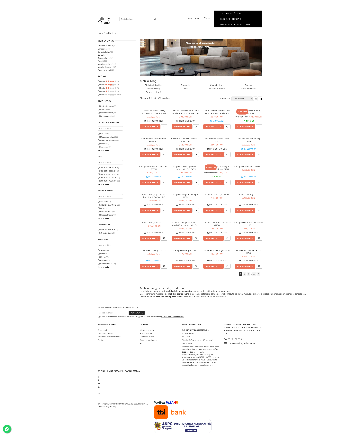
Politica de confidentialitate (109, 336)
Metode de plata (147, 330)
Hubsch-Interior (107, 215)
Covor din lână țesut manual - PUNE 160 (185, 140)
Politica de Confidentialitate (172, 316)
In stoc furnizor (106, 106)
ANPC (142, 343)
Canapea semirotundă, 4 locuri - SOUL (248, 112)
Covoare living (104, 58)
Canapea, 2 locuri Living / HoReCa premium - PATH (217, 168)
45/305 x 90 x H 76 (107, 229)
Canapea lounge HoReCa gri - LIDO (185, 196)
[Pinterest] (99, 380)
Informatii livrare (147, 336)
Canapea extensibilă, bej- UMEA (249, 140)
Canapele (101, 49)
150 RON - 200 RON (108, 171)
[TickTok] (99, 390)
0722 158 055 (234, 339)
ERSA (102, 208)
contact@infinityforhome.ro (241, 343)
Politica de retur (146, 333)
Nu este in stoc (106, 112)
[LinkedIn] (99, 387)
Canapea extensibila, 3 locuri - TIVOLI (153, 168)
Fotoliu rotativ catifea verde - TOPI (216, 140)
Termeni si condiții (105, 333)
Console (101, 55)
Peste (102, 81)
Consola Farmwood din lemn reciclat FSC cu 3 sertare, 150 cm (185, 112)
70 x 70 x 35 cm (106, 233)
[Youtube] (99, 383)
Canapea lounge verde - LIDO (153, 222)
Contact (101, 340)
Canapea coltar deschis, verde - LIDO (217, 224)
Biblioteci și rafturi (105, 45)
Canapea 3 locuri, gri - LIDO (217, 250)
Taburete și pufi (104, 70)
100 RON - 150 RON (108, 167)
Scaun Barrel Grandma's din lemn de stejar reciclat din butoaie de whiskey (217, 112)
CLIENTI (144, 324)
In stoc (103, 109)
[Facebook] (99, 377)
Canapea (104, 147)
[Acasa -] (106, 19)
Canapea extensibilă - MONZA (248, 166)
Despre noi (102, 330)
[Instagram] (99, 393)
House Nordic (106, 211)
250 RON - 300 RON (108, 177)
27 (254, 273)
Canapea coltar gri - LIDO (217, 194)
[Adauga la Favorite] (164, 126)
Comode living (104, 52)
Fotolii (100, 61)
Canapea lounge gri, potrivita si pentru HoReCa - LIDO (153, 196)
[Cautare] (154, 19)
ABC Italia (104, 201)
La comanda (105, 116)
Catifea (103, 260)
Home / (101, 33)
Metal (102, 257)
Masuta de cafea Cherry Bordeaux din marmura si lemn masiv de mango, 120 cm (153, 112)
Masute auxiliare (105, 64)
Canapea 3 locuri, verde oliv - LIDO (248, 251)
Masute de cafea (104, 67)
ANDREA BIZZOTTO (108, 205)
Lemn (102, 253)
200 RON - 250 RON (108, 174)
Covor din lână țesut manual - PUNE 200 (154, 140)
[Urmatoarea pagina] (258, 274)
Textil (102, 250)
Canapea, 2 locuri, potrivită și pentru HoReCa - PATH (185, 168)
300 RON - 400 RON (108, 181)
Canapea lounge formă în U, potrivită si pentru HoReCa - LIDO (185, 224)
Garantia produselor (148, 340)
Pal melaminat (106, 263)
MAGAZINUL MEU (107, 324)
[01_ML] (201, 57)
